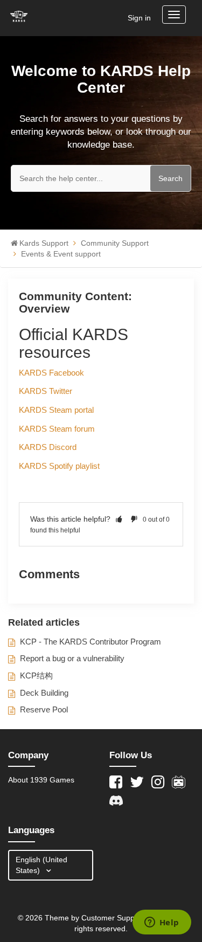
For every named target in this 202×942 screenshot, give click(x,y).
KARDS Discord (47, 447)
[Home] (19, 15)
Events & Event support (61, 254)
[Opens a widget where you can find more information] (161, 923)
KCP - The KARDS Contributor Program (90, 641)
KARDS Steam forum (57, 428)
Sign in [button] (139, 17)
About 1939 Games (41, 779)
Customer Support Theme (126, 917)
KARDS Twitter (45, 391)
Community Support (115, 243)
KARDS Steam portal (56, 409)
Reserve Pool (44, 709)
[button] (119, 518)
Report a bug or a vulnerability (72, 658)
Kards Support (43, 243)
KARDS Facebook (51, 372)
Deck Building (44, 692)
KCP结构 (36, 675)
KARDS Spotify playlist (59, 465)
